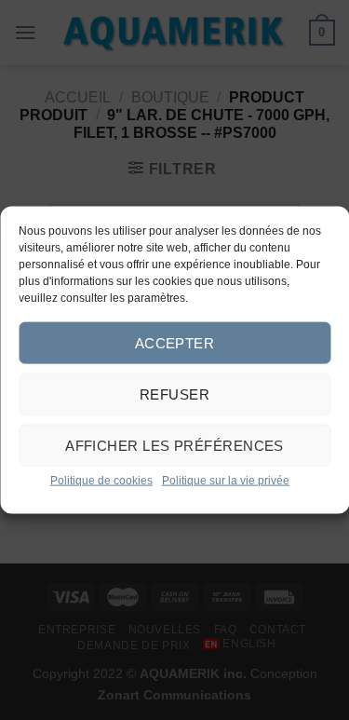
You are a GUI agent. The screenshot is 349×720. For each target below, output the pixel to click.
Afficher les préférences (174, 445)
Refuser (174, 393)
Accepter (175, 342)
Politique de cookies (101, 480)
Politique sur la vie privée (225, 480)
